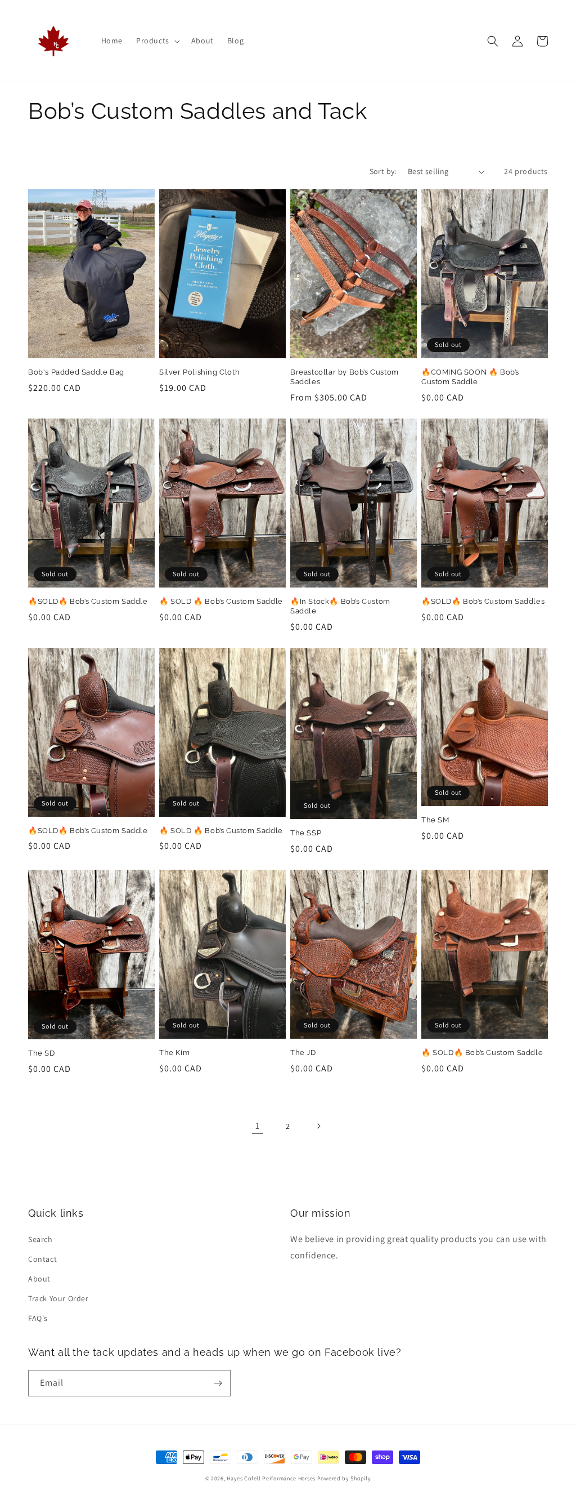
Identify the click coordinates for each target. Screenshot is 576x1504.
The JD (303, 1052)
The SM (435, 820)
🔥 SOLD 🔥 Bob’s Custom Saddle (221, 601)
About (39, 1279)
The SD (41, 1053)
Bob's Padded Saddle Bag (76, 372)
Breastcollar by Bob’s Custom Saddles (344, 377)
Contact (42, 1259)
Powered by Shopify (344, 1478)
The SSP (305, 833)
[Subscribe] (217, 1383)
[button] (156, 40)
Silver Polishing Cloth (199, 372)
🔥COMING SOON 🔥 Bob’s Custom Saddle (470, 377)
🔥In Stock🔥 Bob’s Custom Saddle (340, 606)
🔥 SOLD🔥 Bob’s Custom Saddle (482, 1052)
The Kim (174, 1052)
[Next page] (318, 1126)
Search (40, 1239)
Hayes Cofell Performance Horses (271, 1478)
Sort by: (383, 171)
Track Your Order (58, 1298)
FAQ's (38, 1318)
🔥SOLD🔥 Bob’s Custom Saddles (482, 601)
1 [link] (257, 1126)
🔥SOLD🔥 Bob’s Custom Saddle (88, 601)
